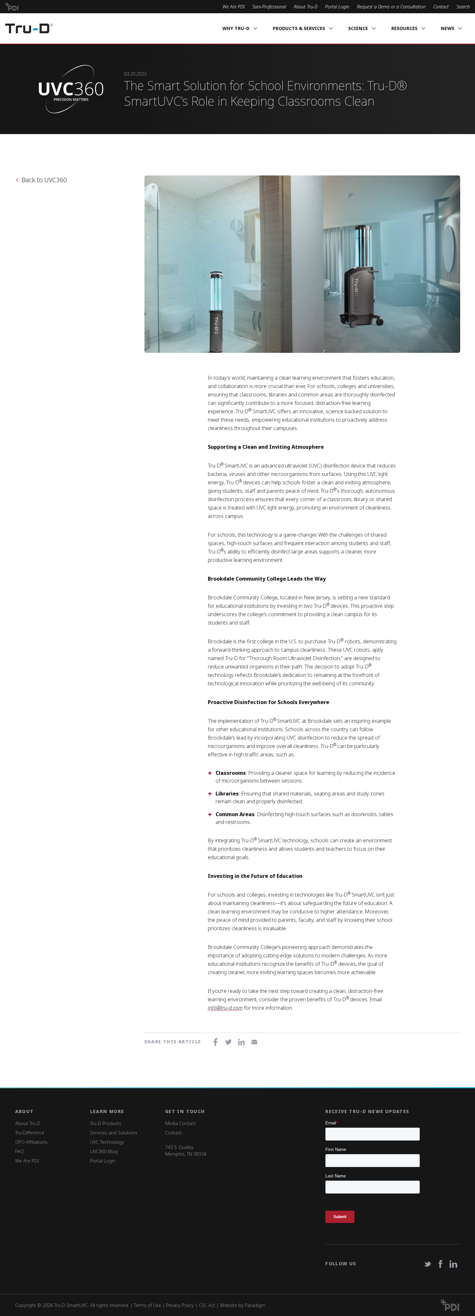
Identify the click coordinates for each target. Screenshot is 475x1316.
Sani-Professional (269, 7)
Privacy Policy (180, 1305)
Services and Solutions (113, 1133)
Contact (441, 7)
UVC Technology (107, 1142)
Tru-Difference (29, 1133)
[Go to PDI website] (12, 7)
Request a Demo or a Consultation (391, 7)
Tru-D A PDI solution (29, 28)
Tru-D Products (105, 1123)
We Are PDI (234, 7)
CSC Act (207, 1305)
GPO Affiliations (31, 1142)
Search (463, 7)
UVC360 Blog (104, 1151)
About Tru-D (305, 7)
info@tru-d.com (225, 1007)
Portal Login (337, 7)
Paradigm (255, 1305)
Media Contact (180, 1123)
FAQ (19, 1151)
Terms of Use (147, 1305)
